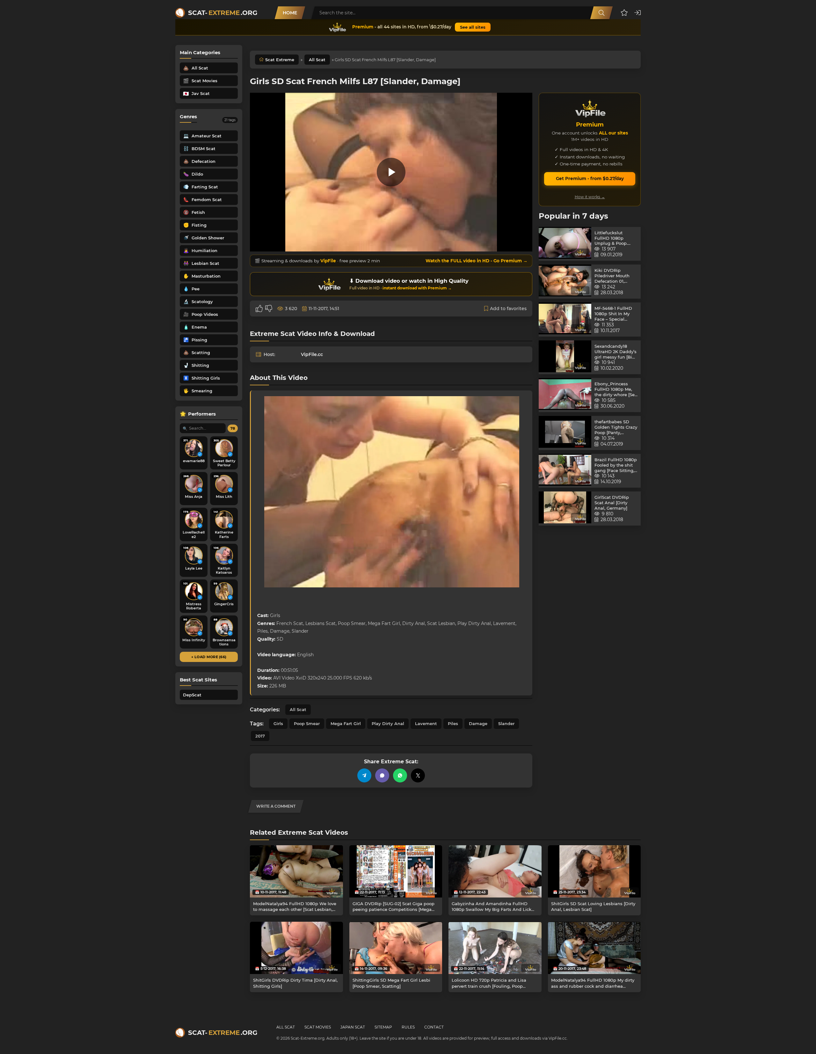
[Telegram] (364, 775)
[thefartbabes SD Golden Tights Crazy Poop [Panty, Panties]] (565, 433)
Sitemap (383, 1027)
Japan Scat (352, 1027)
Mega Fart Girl (346, 723)
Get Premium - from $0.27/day (590, 178)
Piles (453, 723)
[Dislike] (268, 308)
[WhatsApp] (400, 775)
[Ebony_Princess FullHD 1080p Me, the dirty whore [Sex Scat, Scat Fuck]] (565, 395)
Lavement (426, 723)
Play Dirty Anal (388, 723)
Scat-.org (222, 13)
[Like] (259, 308)
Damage (478, 723)
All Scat (317, 59)
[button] (624, 13)
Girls (278, 723)
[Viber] (382, 775)
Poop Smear (307, 723)
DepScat (192, 694)
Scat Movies (317, 1027)
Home (290, 13)
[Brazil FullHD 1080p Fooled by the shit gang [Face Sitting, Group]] (565, 471)
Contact (434, 1027)
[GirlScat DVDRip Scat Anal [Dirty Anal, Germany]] (565, 508)
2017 (260, 735)
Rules (408, 1027)
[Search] (601, 12)
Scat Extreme (279, 59)
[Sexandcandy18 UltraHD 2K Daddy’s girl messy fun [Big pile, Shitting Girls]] (565, 357)
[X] (418, 775)
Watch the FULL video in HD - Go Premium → (477, 260)
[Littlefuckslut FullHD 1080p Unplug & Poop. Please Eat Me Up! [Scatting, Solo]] (565, 244)
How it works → (590, 196)
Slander (506, 723)
